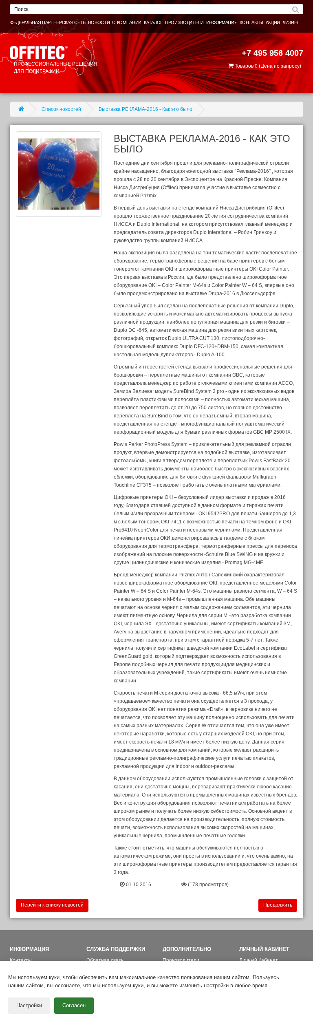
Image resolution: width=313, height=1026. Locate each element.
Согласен (74, 1005)
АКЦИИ (273, 22)
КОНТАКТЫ (251, 22)
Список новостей (61, 109)
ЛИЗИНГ (291, 22)
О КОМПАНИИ (126, 22)
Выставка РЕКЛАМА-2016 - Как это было (145, 109)
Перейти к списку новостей (52, 905)
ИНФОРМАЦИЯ (222, 22)
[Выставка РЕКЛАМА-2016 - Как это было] (58, 174)
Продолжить (277, 905)
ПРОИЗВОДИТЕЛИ (184, 22)
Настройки (29, 1005)
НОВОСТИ (99, 22)
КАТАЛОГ (153, 22)
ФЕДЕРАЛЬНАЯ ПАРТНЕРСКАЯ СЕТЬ (48, 22)
